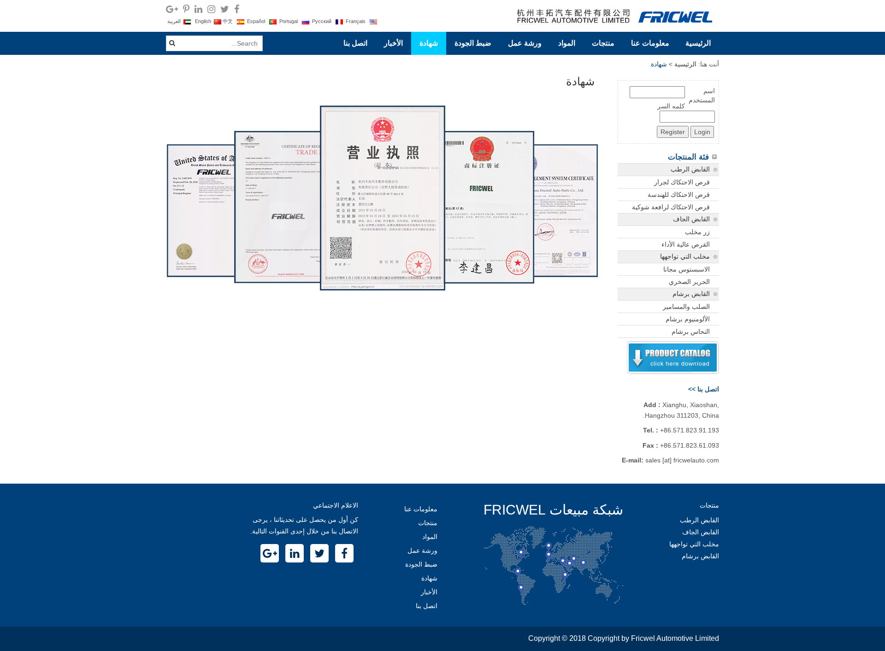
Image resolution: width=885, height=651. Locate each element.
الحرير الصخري (689, 281)
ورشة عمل (525, 43)
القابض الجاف (691, 219)
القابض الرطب (690, 169)
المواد (566, 43)
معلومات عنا (650, 43)
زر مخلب (697, 232)
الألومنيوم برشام (688, 319)
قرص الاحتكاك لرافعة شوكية (671, 207)
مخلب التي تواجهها (685, 256)
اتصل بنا (355, 43)
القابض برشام (691, 293)
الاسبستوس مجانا (686, 269)
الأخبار (393, 43)
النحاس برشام (691, 331)
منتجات (603, 43)
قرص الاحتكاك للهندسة (679, 194)
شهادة (428, 43)
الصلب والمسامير (686, 306)
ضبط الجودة (472, 43)
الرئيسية (698, 43)
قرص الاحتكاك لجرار (682, 182)
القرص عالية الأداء (685, 244)
